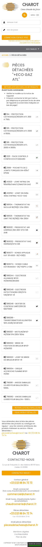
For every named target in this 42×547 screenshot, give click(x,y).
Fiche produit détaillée (25, 412)
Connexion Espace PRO (16, 37)
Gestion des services (35, 543)
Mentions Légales (21, 531)
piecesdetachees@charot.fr (13, 433)
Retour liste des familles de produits (21, 87)
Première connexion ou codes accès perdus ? (24, 41)
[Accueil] (21, 7)
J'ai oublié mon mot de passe (29, 43)
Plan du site (21, 537)
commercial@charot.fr (21, 494)
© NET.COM (16, 543)
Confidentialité (21, 534)
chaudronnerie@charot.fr (21, 503)
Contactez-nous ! (21, 473)
